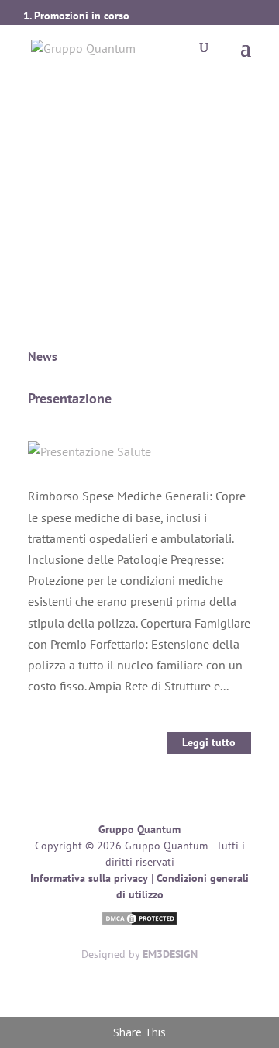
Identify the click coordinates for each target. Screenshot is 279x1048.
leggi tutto (209, 742)
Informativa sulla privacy (89, 878)
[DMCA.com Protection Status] (139, 921)
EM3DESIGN (170, 954)
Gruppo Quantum (139, 829)
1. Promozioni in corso (76, 15)
